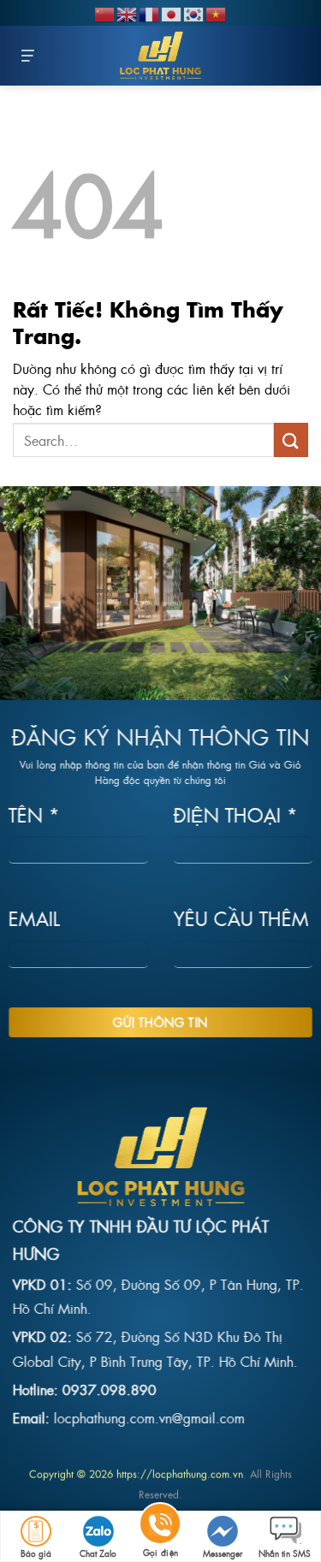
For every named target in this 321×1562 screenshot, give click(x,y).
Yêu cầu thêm (241, 919)
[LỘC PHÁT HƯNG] (161, 56)
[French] (150, 12)
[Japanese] (172, 12)
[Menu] (28, 55)
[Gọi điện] (160, 1526)
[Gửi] (291, 439)
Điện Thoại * (236, 814)
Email (34, 919)
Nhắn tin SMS (285, 1553)
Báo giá (36, 1553)
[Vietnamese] (216, 12)
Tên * (34, 814)
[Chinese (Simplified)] (105, 12)
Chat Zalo (98, 1553)
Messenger (222, 1553)
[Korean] (194, 12)
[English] (127, 12)
